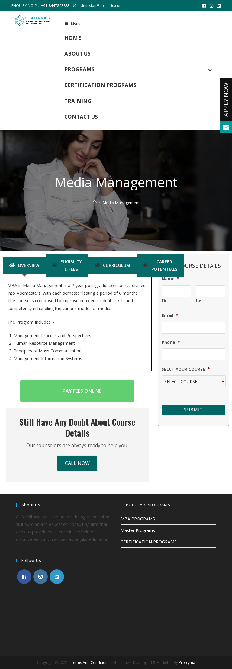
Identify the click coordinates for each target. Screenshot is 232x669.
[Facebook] (204, 6)
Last (199, 300)
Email (170, 315)
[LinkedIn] (218, 6)
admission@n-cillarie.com (101, 5)
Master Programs (138, 530)
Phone (171, 342)
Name (170, 278)
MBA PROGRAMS (138, 519)
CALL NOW (77, 463)
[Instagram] (211, 6)
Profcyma (187, 662)
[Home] (95, 202)
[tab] (24, 265)
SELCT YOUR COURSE (186, 369)
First (166, 300)
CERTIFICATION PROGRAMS (149, 542)
